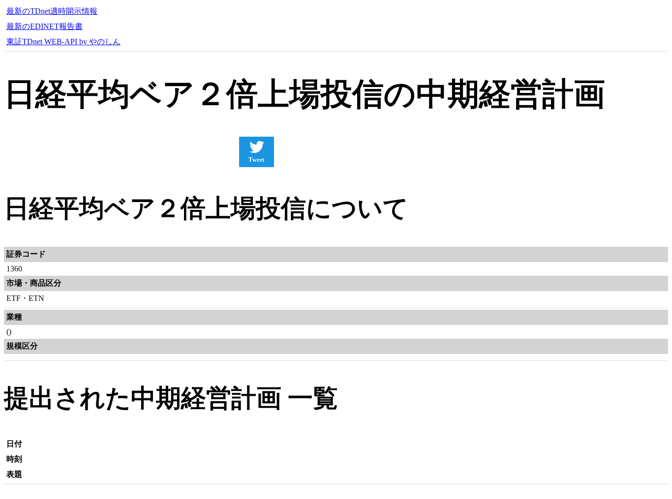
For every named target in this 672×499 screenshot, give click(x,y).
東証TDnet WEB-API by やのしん (63, 41)
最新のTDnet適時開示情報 (51, 11)
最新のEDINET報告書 (44, 26)
